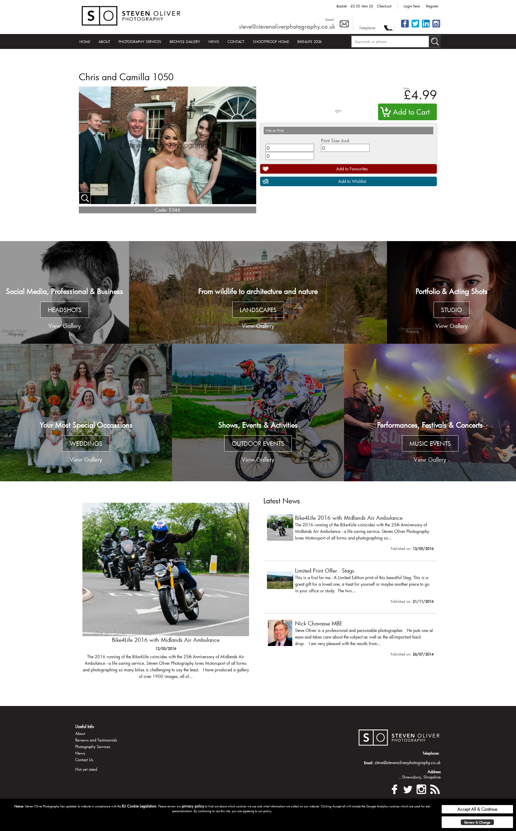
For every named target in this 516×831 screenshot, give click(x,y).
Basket (342, 6)
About (104, 41)
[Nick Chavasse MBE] (350, 639)
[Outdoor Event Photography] (258, 412)
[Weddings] (86, 412)
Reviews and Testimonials (96, 740)
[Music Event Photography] (430, 412)
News (213, 41)
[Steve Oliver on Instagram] (436, 27)
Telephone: (367, 27)
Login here (412, 6)
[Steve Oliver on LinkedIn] (425, 27)
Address (434, 771)
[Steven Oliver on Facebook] (394, 788)
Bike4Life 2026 (309, 41)
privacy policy (193, 806)
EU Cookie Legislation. (139, 806)
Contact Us (84, 759)
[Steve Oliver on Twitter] (415, 27)
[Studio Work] (451, 292)
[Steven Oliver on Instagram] (421, 788)
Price (406, 88)
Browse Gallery (185, 41)
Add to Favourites (352, 169)
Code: (161, 209)
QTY (338, 111)
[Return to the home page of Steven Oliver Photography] (131, 15)
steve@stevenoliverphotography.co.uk (287, 26)
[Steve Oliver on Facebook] (404, 27)
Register (432, 6)
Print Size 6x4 (335, 140)
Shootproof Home (271, 41)
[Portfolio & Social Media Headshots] (64, 292)
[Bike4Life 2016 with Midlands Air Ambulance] (350, 533)
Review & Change (477, 822)
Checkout (384, 6)
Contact (236, 41)
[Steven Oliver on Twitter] (408, 788)
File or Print (275, 130)
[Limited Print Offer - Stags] (166, 593)
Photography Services (140, 41)
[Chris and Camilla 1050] (85, 198)
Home (84, 41)
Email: (330, 19)
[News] (435, 788)
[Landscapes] (258, 292)
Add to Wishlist (352, 181)
